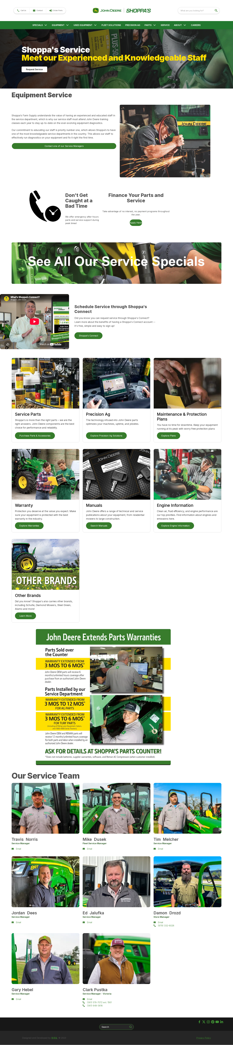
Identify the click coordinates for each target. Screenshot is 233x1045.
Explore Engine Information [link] (175, 525)
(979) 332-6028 (166, 925)
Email (18, 848)
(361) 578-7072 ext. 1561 (99, 1002)
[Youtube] (217, 1022)
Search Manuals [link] (98, 525)
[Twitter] (203, 1022)
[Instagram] (208, 1022)
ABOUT (178, 25)
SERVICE (165, 25)
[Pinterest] (212, 1022)
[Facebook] (199, 1022)
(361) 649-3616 (95, 1005)
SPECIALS (37, 25)
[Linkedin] (221, 1022)
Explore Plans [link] (168, 435)
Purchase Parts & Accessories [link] (34, 435)
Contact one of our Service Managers (64, 146)
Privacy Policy (203, 1037)
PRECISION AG (132, 25)
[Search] (130, 1026)
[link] (56, 10)
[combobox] (199, 10)
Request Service (34, 69)
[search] (216, 10)
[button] (21, 10)
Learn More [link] (25, 615)
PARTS (148, 25)
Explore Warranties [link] (29, 525)
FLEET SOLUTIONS (111, 25)
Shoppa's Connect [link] (88, 335)
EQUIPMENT (58, 25)
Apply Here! (136, 222)
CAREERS (196, 25)
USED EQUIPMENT (83, 25)
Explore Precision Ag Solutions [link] (106, 435)
